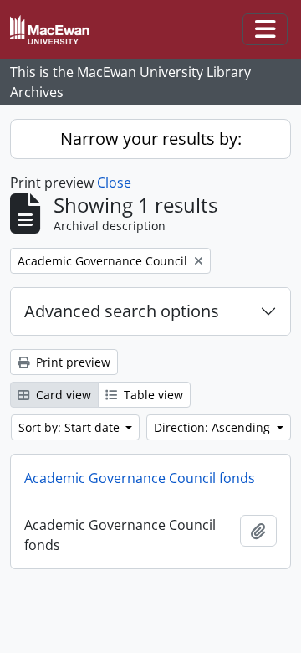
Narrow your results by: (151, 138)
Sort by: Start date (70, 427)
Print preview (71, 362)
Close (114, 182)
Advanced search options (121, 311)
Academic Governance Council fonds (139, 478)
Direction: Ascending (213, 427)
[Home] (56, 29)
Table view (151, 395)
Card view (62, 395)
